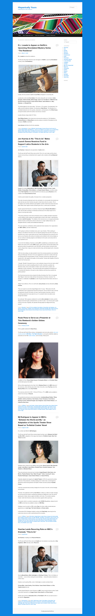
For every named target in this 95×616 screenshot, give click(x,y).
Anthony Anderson (38, 405)
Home (19, 35)
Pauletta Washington (48, 520)
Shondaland (20, 132)
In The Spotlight (67, 60)
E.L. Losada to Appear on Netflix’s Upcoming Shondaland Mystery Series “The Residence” (34, 48)
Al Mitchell (33, 128)
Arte (65, 49)
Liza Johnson (46, 129)
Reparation (33, 603)
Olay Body (31, 520)
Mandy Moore (37, 308)
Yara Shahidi (23, 522)
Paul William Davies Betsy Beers (36, 131)
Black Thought (21, 517)
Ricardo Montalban (21, 309)
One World (36, 520)
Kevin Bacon (25, 408)
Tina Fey (54, 409)
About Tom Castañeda (39, 35)
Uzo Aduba (41, 132)
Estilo (65, 56)
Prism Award (27, 603)
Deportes (66, 52)
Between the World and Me (52, 516)
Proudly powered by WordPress (47, 611)
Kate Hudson (50, 406)
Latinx (33, 308)
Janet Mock (42, 517)
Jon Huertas (38, 601)
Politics (65, 69)
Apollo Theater (44, 516)
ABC (32, 600)
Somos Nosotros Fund (30, 309)
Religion (66, 71)
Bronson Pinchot (45, 128)
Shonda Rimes (52, 131)
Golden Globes (32, 335)
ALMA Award (36, 600)
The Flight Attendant (41, 409)
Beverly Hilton (45, 405)
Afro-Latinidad (34, 307)
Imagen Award (33, 601)
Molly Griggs (24, 131)
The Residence (35, 132)
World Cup (66, 77)
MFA (41, 308)
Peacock (51, 408)
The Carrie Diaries (49, 521)
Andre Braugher (39, 128)
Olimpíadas (66, 68)
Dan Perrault (51, 128)
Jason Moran (47, 517)
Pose (22, 521)
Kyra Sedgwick (31, 408)
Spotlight (66, 74)
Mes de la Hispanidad (68, 65)
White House (45, 132)
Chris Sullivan (40, 307)
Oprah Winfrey (41, 520)
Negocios (66, 66)
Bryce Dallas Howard (53, 405)
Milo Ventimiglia (45, 308)
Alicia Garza (31, 516)
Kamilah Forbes (24, 518)
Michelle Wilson (53, 518)
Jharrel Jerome (53, 517)
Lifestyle (66, 63)
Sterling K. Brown (38, 309)
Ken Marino (41, 129)
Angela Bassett (38, 516)
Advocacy (66, 47)
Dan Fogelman (51, 307)
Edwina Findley (24, 129)
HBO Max (37, 517)
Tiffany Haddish (49, 409)
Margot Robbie (37, 408)
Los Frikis (54, 129)
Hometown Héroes (68, 59)
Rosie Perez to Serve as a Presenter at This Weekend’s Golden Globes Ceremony (34, 320)
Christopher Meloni (37, 406)
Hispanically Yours (27, 7)
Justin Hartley (24, 308)
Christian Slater (30, 406)
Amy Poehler (32, 405)
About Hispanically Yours (28, 35)
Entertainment (24, 128)
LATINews (24, 405)
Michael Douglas (44, 408)
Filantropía (66, 57)
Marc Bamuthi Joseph (45, 518)
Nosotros (56, 308)
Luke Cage (38, 518)
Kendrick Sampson (31, 518)
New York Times (25, 520)
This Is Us (54, 309)
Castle (40, 600)
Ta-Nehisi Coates (36, 521)
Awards (65, 50)
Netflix (28, 131)
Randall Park (46, 131)
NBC (50, 308)
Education (24, 307)
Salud (65, 72)
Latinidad (29, 308)
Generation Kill (27, 601)
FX (32, 517)
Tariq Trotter (42, 521)
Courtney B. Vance (28, 517)
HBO (34, 517)
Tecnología (66, 75)
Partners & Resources (50, 35)
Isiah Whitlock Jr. (31, 129)
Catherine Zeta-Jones (22, 406)
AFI (30, 307)
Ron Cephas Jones (39, 603)
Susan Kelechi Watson (27, 132)
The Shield (23, 604)
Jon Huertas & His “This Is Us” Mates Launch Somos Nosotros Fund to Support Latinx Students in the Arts (34, 141)
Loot (51, 129)
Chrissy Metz (45, 307)
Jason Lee (37, 129)
